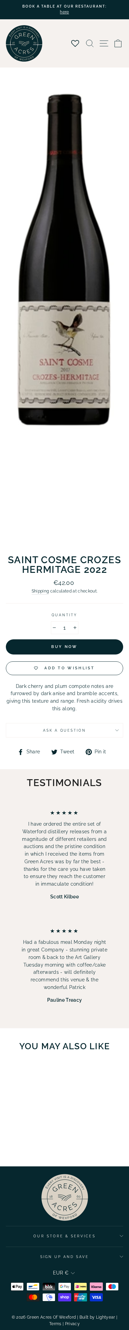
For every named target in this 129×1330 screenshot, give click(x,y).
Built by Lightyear (97, 1317)
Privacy (72, 1323)
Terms (55, 1323)
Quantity (64, 615)
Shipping (40, 591)
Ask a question (64, 730)
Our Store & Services (64, 1236)
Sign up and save (64, 1257)
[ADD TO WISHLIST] (42, 1069)
